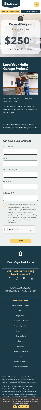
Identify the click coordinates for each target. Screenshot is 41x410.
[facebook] (9, 278)
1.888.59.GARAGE (22, 271)
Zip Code (7, 181)
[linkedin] (32, 278)
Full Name (8, 147)
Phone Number (10, 170)
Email (6, 158)
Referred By (8, 193)
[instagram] (17, 278)
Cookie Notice (23, 407)
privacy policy (12, 220)
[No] (38, 403)
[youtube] (24, 278)
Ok (15, 407)
